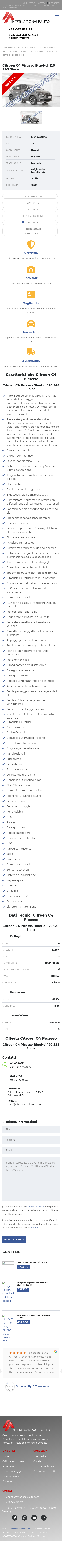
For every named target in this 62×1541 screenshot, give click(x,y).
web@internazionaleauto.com (22, 1496)
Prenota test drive (32, 216)
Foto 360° (31, 278)
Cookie (37, 1461)
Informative (39, 1456)
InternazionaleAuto (20, 1528)
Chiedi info (32, 222)
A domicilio (31, 361)
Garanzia (31, 253)
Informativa (35, 1227)
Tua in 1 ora (31, 332)
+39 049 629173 (20, 29)
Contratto (32, 203)
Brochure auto (32, 196)
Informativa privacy (35, 1206)
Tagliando (31, 303)
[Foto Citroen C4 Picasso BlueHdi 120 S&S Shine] (31, 90)
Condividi (32, 209)
